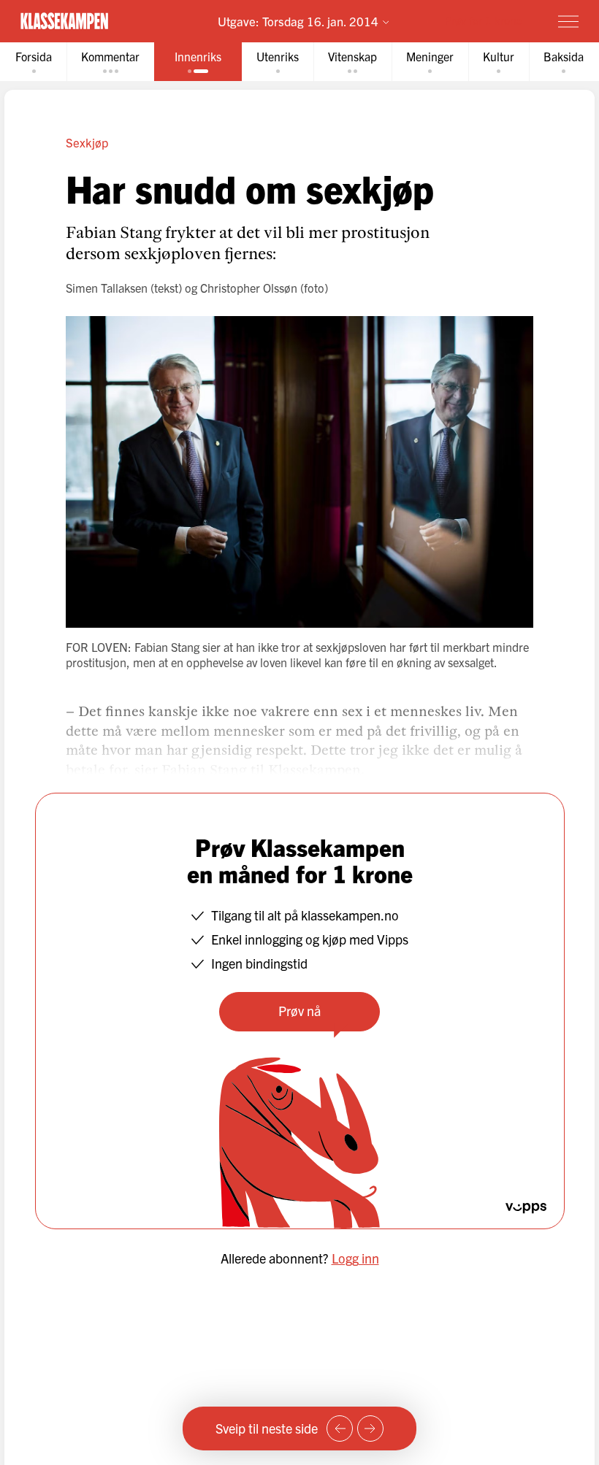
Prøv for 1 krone (483, 20)
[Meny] (568, 21)
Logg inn (355, 1258)
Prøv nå (299, 1010)
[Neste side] (370, 1428)
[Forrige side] (340, 1428)
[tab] (33, 61)
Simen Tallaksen (107, 287)
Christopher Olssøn (248, 287)
